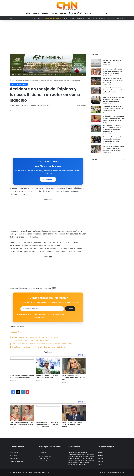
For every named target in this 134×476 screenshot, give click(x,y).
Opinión (71, 18)
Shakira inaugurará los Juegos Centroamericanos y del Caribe (34, 337)
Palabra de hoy (80, 18)
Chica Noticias (15, 105)
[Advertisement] (67, 37)
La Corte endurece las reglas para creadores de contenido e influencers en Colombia (113, 71)
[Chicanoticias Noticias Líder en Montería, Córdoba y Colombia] (67, 5)
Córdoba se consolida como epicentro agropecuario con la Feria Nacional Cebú (113, 109)
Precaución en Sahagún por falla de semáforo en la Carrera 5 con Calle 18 (113, 80)
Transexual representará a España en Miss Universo (30, 341)
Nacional (63, 13)
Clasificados (119, 18)
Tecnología (102, 18)
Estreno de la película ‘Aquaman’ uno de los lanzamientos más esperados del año (41, 344)
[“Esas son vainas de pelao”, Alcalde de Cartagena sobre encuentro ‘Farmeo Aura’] (96, 139)
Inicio (28, 13)
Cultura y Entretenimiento (53, 18)
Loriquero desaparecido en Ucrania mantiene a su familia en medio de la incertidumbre (113, 90)
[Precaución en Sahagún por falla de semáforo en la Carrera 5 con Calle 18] (96, 81)
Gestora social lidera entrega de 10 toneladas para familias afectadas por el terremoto (113, 148)
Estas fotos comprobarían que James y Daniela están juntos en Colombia (38, 347)
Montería (35, 13)
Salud (95, 18)
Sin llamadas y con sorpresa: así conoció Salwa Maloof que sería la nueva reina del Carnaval (113, 118)
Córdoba (45, 13)
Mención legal (14, 452)
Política (89, 18)
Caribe (34, 18)
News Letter (13, 455)
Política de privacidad (16, 461)
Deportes (40, 18)
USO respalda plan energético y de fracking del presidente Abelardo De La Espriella (113, 99)
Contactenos (14, 458)
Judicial (54, 13)
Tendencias (110, 18)
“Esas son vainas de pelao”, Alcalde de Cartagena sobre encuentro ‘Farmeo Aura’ (112, 139)
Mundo (65, 18)
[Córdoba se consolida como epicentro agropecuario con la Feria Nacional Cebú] (96, 109)
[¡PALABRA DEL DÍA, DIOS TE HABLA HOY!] (96, 63)
